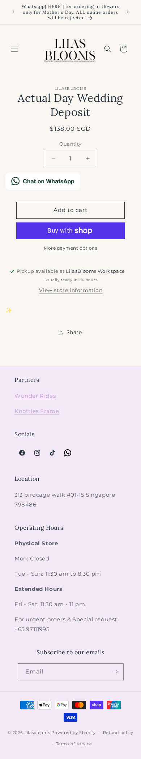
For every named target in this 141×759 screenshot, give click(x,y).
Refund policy (118, 732)
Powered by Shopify (73, 732)
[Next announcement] (128, 12)
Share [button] (74, 332)
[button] (14, 49)
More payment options (70, 248)
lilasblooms (37, 732)
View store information (70, 290)
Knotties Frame (36, 411)
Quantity (70, 144)
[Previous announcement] (13, 12)
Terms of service (74, 743)
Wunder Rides (35, 395)
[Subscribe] (115, 671)
